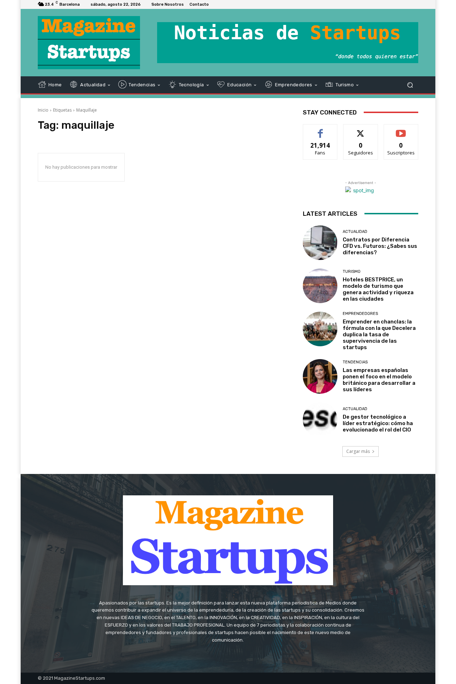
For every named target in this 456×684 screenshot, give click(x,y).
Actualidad (355, 232)
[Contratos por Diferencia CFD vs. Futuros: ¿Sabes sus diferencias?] (320, 242)
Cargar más (358, 451)
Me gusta (320, 129)
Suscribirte (401, 129)
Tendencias (355, 362)
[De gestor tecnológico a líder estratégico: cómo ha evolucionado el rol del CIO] (320, 419)
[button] (409, 84)
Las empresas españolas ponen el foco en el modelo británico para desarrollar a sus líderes (379, 380)
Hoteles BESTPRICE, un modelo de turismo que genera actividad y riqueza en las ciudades (378, 289)
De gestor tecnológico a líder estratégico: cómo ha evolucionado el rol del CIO (378, 423)
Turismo (352, 272)
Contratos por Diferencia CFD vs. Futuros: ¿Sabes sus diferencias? (380, 246)
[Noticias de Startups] (89, 42)
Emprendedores (360, 314)
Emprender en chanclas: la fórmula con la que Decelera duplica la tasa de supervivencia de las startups (379, 334)
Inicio (43, 110)
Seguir (360, 129)
